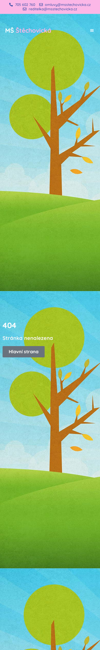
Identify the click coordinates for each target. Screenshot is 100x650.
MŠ (28, 30)
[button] (92, 30)
